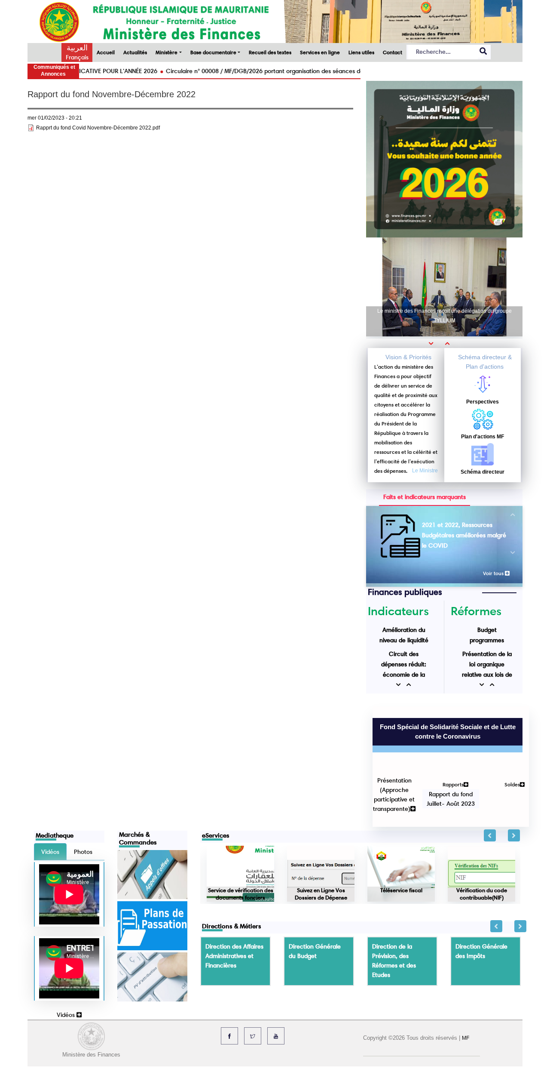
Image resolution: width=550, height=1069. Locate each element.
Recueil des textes (270, 52)
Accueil (106, 52)
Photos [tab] (83, 805)
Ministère (166, 52)
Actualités (135, 52)
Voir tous (494, 573)
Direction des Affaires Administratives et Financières (234, 909)
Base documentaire (213, 52)
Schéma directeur (482, 472)
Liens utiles (361, 52)
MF (465, 992)
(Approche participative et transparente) (387, 764)
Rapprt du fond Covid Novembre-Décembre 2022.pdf (98, 128)
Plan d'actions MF (482, 437)
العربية (77, 47)
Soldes (505, 749)
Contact (392, 52)
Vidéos (66, 968)
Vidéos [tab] (50, 805)
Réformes (476, 611)
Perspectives (482, 402)
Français (77, 57)
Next (514, 789)
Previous (490, 789)
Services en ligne (320, 52)
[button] (434, 343)
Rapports (446, 749)
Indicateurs (398, 611)
